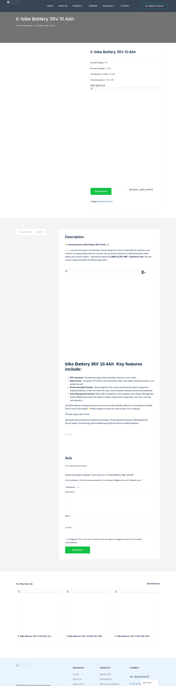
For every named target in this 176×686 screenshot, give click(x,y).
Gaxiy (67, 250)
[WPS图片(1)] (38, 52)
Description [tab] (25, 231)
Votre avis (70, 492)
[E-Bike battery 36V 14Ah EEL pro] (39, 611)
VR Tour (68, 435)
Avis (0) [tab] (39, 231)
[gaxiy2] (13, 2)
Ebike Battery (107, 201)
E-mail (68, 527)
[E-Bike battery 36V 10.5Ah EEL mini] (88, 611)
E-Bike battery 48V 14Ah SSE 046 (132, 636)
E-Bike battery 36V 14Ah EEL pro (34, 636)
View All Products (153, 583)
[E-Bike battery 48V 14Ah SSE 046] (136, 611)
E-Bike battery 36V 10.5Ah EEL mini (84, 636)
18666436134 (141, 676)
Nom (68, 516)
